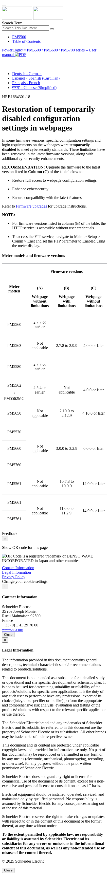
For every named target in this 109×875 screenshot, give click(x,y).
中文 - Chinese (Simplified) (34, 87)
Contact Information (18, 568)
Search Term (12, 23)
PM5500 (19, 37)
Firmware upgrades (31, 206)
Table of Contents (26, 41)
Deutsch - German (27, 73)
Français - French (26, 83)
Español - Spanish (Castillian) (36, 78)
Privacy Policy (13, 577)
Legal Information (16, 572)
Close (8, 635)
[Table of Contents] (4, 60)
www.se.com (12, 629)
